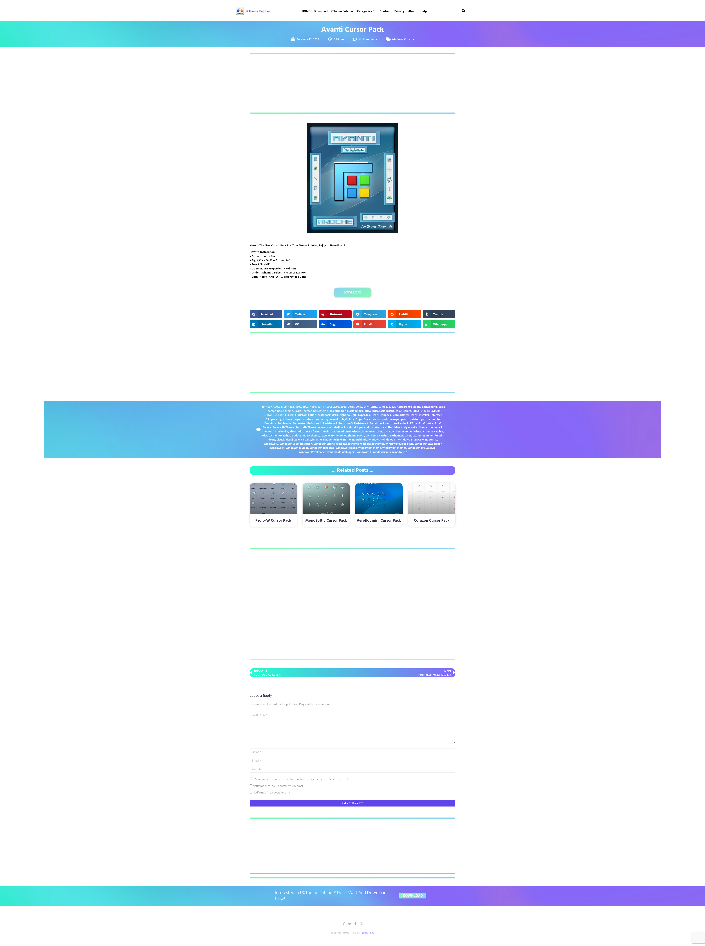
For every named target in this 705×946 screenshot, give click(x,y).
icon (375, 415)
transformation (330, 431)
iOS (267, 419)
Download (352, 292)
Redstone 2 (330, 423)
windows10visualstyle (399, 443)
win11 (344, 439)
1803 (291, 406)
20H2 (359, 406)
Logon (297, 419)
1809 (298, 406)
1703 (276, 406)
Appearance (404, 406)
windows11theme (369, 448)
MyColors (348, 419)
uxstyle (325, 435)
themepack (436, 427)
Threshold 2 (297, 431)
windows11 (277, 448)
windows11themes (394, 448)
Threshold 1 (280, 431)
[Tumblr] (355, 923)
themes (267, 431)
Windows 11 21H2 (409, 439)
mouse (318, 419)
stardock (380, 427)
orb (374, 419)
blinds (359, 411)
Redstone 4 (361, 423)
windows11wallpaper (312, 452)
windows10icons (324, 443)
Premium (270, 423)
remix (389, 423)
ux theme (313, 435)
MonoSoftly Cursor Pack (326, 521)
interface (436, 415)
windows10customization (296, 443)
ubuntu (346, 431)
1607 (269, 406)
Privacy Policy (367, 932)
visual (280, 439)
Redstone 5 (377, 423)
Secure (267, 427)
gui (355, 415)
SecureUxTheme (306, 427)
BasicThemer (337, 411)
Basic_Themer (303, 411)
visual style (292, 439)
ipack (273, 419)
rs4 (429, 423)
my (327, 419)
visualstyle (307, 439)
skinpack (359, 427)
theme (423, 427)
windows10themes (372, 443)
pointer (436, 419)
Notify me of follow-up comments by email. (278, 786)
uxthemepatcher (400, 435)
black (350, 411)
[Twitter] (349, 923)
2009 (343, 406)
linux (289, 419)
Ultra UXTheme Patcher (367, 431)
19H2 (328, 406)
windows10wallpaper (428, 443)
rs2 (418, 423)
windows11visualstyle (421, 448)
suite (414, 427)
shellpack (340, 427)
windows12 (364, 452)
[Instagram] (361, 923)
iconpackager (401, 415)
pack (385, 419)
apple (416, 406)
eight (342, 415)
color (398, 411)
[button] (366, 11)
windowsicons (382, 452)
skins (370, 427)
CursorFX (291, 415)
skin (349, 427)
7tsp (384, 406)
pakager (394, 419)
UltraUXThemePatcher (276, 435)
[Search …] (463, 11)
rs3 (423, 423)
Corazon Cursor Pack (432, 521)
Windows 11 (389, 439)
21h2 (374, 406)
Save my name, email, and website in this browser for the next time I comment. (302, 779)
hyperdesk (364, 415)
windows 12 (429, 439)
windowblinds (358, 439)
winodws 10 (399, 452)
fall (349, 415)
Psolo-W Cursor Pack (273, 521)
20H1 (351, 406)
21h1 (367, 406)
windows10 (271, 443)
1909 (313, 406)
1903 (306, 406)
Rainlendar (284, 423)
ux (304, 435)
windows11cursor (297, 448)
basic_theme (285, 411)
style (407, 427)
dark (335, 415)
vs (317, 439)
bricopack (378, 411)
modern (308, 419)
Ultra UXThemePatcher (398, 431)
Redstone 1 (314, 423)
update (296, 435)
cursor (279, 415)
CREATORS (419, 411)
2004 (336, 406)
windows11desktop (322, 448)
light (281, 419)
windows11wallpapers (341, 452)
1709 (284, 406)
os (378, 419)
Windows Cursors (403, 39)
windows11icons (346, 448)
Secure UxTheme (283, 427)
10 (263, 406)
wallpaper (326, 439)
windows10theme (347, 443)
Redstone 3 (346, 423)
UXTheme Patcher (377, 435)
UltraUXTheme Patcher (428, 431)
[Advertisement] (352, 83)
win (336, 439)
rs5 (434, 423)
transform (312, 431)
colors (407, 411)
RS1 (412, 423)
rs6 (439, 423)
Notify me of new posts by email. (272, 792)
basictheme (320, 411)
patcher (415, 419)
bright (390, 411)
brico (367, 411)
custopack (324, 415)
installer (424, 415)
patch (404, 419)
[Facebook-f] (343, 923)
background (429, 406)
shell (329, 427)
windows (374, 439)
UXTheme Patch (354, 435)
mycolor (335, 419)
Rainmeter (299, 423)
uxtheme (337, 435)
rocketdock (401, 423)
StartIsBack (395, 427)
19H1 (320, 406)
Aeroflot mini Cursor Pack (379, 521)
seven (321, 427)
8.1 (393, 406)
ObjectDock (362, 419)
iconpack (385, 415)
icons (414, 415)
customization (307, 415)
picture (425, 419)
